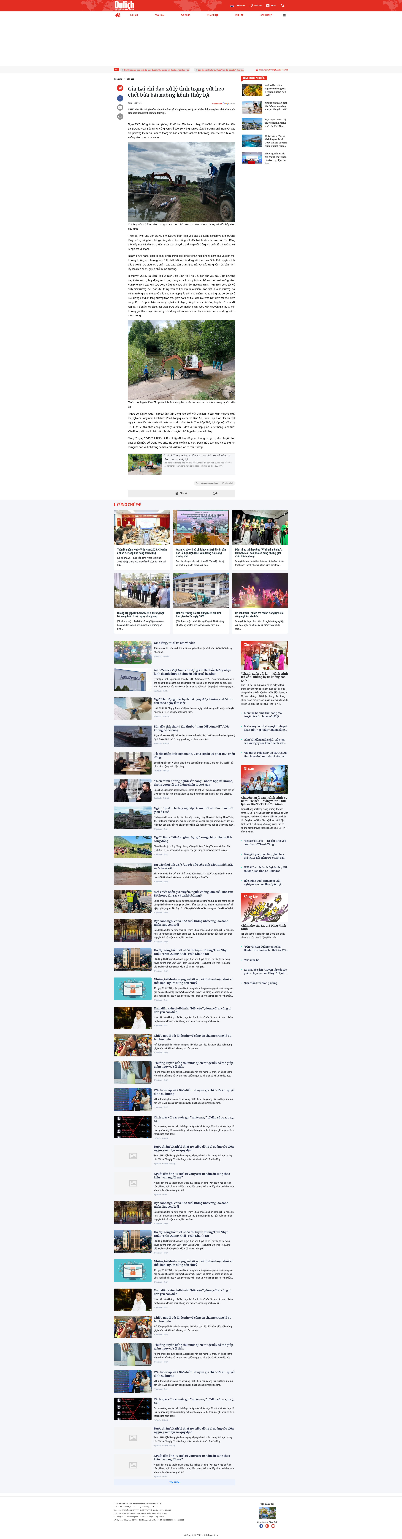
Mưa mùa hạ (251, 960)
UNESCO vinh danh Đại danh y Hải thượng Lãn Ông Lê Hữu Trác (265, 869)
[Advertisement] (201, 43)
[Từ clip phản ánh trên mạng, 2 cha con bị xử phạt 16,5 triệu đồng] (133, 763)
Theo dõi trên (217, 103)
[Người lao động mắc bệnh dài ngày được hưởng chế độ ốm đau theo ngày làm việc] (133, 708)
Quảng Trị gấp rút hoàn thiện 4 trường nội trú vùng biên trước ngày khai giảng (140, 614)
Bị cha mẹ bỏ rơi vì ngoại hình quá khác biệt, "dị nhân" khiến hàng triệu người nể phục (265, 728)
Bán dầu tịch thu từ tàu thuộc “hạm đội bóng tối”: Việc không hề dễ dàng (167, 69)
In (217, 493)
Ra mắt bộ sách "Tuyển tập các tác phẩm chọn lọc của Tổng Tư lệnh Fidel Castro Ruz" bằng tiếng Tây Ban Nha (265, 971)
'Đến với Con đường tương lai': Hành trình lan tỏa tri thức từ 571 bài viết (265, 948)
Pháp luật (166, 716)
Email (273, 5)
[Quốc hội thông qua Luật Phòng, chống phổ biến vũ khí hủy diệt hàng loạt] (133, 1494)
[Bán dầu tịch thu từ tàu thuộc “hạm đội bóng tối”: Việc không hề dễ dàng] (133, 736)
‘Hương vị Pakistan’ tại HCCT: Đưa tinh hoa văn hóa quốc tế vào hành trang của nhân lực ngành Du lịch (265, 754)
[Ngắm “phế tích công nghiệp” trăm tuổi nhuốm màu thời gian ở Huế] (133, 817)
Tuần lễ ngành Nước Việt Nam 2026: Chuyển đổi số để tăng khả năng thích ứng (142, 551)
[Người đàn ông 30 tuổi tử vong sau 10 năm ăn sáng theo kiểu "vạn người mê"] (133, 1183)
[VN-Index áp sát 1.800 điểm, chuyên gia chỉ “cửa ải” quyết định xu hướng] (133, 1099)
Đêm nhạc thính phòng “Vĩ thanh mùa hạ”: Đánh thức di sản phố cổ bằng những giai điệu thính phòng (258, 553)
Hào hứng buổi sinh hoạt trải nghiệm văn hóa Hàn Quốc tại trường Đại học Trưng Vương (262, 882)
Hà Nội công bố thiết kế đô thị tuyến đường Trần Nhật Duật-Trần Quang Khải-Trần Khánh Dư (191, 952)
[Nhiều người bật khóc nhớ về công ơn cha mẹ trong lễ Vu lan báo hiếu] (133, 1045)
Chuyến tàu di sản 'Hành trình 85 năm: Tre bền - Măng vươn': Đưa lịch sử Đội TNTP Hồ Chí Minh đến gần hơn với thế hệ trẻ (264, 802)
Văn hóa (119, 542)
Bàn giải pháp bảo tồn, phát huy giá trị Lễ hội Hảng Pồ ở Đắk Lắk (264, 856)
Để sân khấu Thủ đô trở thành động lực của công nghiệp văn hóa (259, 614)
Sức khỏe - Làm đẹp (168, 1163)
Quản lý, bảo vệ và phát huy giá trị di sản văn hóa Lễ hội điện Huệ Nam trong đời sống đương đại (201, 553)
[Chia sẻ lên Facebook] (120, 98)
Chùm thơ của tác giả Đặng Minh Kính (263, 927)
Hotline (258, 5)
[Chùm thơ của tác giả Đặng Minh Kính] (264, 907)
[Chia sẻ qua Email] (120, 107)
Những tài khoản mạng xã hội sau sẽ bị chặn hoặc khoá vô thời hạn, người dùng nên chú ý (193, 981)
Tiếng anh (240, 5)
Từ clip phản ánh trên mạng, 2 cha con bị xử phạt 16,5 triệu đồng (229, 69)
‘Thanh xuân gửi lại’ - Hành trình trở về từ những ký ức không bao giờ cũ (264, 677)
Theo (214, 483)
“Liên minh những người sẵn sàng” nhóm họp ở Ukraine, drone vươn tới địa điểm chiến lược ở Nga (193, 782)
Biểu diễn (166, 656)
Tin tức (166, 829)
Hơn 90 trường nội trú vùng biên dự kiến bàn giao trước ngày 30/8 (199, 614)
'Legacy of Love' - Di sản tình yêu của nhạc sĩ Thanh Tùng (265, 842)
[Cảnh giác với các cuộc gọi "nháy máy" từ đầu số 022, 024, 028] (133, 1127)
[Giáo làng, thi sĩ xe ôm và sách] (133, 652)
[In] (120, 116)
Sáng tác (251, 896)
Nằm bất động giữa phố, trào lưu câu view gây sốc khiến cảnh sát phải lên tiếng (264, 741)
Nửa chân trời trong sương (260, 983)
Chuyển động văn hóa (262, 644)
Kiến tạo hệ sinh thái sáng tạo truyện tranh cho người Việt (263, 714)
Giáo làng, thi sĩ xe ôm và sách (174, 643)
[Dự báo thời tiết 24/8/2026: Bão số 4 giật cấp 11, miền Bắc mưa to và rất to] (133, 874)
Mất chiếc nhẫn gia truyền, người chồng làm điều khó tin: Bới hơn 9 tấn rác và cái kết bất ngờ (193, 893)
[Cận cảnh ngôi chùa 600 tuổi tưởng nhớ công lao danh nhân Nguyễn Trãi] (133, 930)
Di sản (249, 769)
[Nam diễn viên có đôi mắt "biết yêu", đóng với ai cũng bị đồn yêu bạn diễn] (133, 1018)
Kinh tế (165, 691)
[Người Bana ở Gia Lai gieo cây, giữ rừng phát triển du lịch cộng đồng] (133, 847)
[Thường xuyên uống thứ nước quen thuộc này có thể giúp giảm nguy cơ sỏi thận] (133, 1072)
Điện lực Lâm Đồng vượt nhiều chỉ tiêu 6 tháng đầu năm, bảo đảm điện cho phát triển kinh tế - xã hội (193, 1514)
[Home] (120, 88)
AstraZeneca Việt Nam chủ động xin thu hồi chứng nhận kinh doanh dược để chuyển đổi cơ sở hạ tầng (192, 672)
